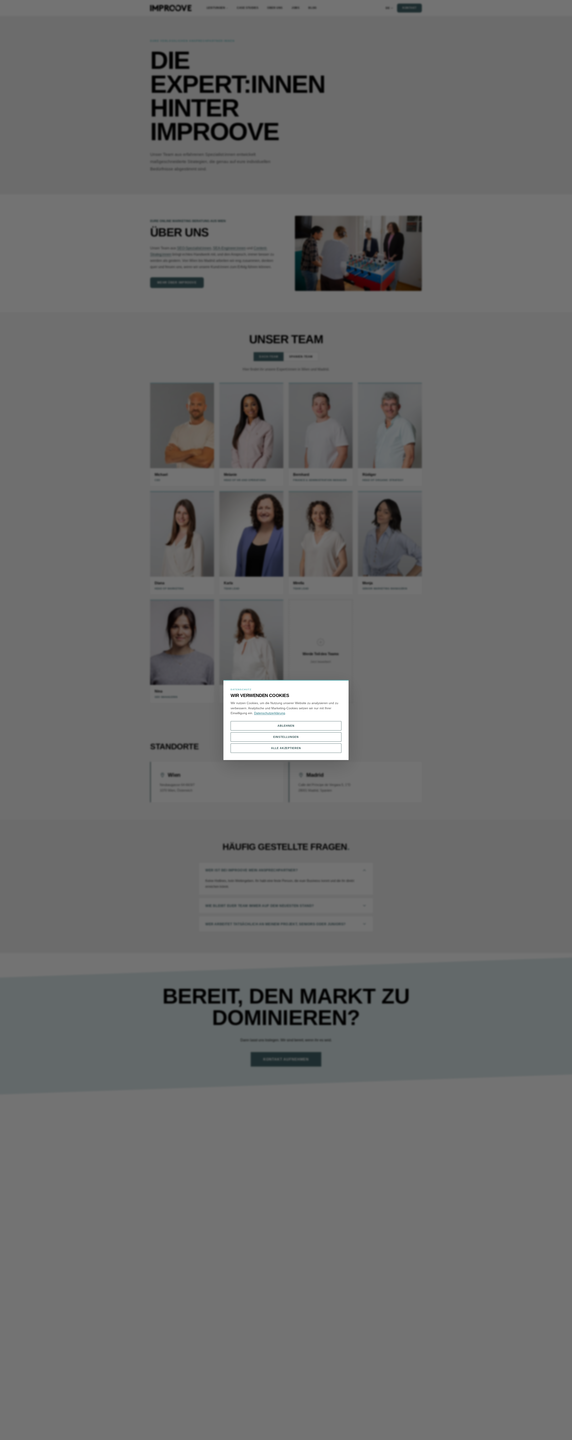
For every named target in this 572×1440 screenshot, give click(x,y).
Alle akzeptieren (286, 748)
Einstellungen (286, 737)
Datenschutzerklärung (269, 713)
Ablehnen (286, 725)
